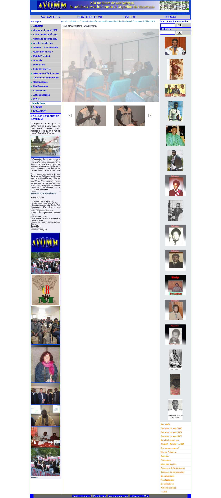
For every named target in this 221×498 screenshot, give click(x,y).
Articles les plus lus (43, 43)
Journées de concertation (46, 77)
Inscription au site (118, 496)
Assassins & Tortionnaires (46, 73)
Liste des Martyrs (42, 69)
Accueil (64, 21)
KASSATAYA (39, 111)
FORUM (170, 17)
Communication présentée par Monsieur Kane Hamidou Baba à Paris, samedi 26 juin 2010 (117, 21)
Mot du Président (41, 56)
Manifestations (40, 86)
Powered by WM (139, 496)
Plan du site (99, 496)
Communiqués (40, 82)
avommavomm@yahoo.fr (43, 193)
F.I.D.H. (36, 99)
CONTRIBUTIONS (90, 17)
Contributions (40, 90)
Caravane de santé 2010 (45, 34)
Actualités (38, 26)
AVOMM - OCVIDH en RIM (45, 47)
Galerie (73, 21)
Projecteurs (39, 65)
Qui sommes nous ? (43, 52)
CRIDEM (37, 107)
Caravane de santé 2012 (45, 39)
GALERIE (130, 17)
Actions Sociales (41, 95)
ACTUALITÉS (50, 17)
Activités (37, 60)
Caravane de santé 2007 (45, 30)
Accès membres (81, 496)
